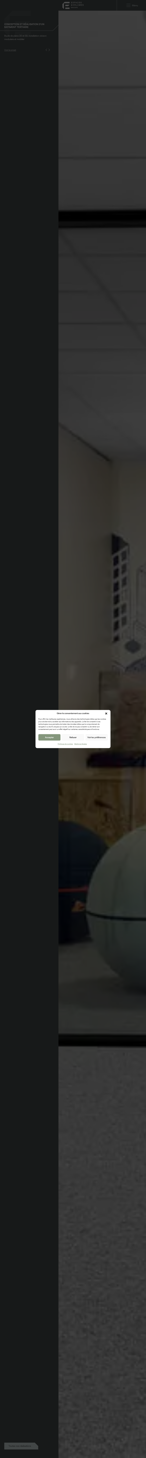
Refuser (73, 737)
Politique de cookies (65, 744)
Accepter (49, 737)
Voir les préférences (96, 737)
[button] (106, 713)
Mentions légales (80, 744)
